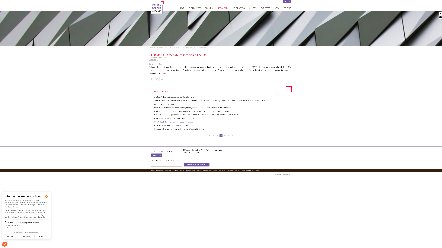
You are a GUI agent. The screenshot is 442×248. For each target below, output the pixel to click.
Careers (237, 170)
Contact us (156, 155)
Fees (210, 170)
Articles (258, 170)
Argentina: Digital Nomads (164, 104)
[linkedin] (216, 150)
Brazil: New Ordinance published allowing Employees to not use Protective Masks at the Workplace (192, 108)
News (277, 8)
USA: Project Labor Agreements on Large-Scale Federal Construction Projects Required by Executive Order (196, 115)
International (223, 8)
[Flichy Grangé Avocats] (157, 7)
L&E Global (168, 47)
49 (221, 136)
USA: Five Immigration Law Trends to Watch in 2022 (174, 118)
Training (209, 8)
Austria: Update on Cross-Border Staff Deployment (174, 97)
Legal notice (221, 170)
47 (213, 136)
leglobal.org (158, 64)
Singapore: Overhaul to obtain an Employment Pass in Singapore (179, 129)
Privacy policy (229, 170)
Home (182, 8)
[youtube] (220, 150)
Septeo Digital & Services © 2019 (283, 174)
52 (232, 136)
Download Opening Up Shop (247, 170)
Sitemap (215, 170)
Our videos (265, 8)
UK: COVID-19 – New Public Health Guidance (171, 125)
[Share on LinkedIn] (161, 79)
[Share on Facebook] (151, 79)
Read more (166, 73)
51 (229, 136)
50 (225, 136)
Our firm (253, 8)
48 (217, 136)
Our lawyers (239, 8)
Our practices (195, 8)
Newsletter (205, 170)
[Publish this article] (156, 79)
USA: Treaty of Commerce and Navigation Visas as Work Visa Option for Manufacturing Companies (192, 111)
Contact (287, 8)
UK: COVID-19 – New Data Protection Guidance (194, 47)
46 (209, 136)
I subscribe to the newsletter (197, 164)
